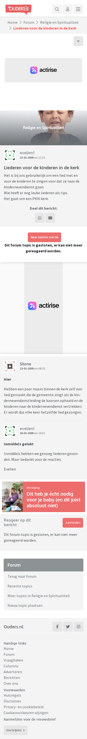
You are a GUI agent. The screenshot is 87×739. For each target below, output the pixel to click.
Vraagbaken (13, 660)
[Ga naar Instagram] (78, 626)
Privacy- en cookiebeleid (24, 706)
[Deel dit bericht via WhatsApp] (39, 218)
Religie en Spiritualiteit (59, 22)
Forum (28, 22)
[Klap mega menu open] (78, 9)
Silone (25, 364)
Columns (11, 665)
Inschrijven (13, 730)
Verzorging (33, 487)
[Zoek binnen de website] (57, 9)
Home (12, 22)
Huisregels (12, 695)
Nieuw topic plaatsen (25, 605)
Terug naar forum (21, 576)
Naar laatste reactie (44, 237)
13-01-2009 (26, 368)
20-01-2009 (26, 433)
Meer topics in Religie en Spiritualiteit (38, 595)
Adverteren (13, 671)
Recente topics (19, 586)
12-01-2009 (26, 157)
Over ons (11, 683)
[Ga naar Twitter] (68, 626)
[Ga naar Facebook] (57, 626)
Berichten (12, 677)
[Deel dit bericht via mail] (50, 218)
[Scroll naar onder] (78, 41)
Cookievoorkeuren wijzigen (26, 712)
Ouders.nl (13, 626)
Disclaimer (12, 701)
